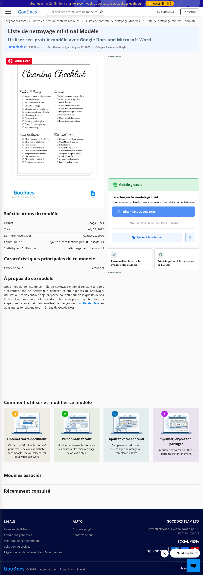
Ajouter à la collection (149, 237)
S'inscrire (190, 12)
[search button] (102, 11)
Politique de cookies (17, 546)
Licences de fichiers (17, 529)
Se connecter (165, 12)
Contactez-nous (83, 535)
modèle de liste (88, 303)
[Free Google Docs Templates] (28, 12)
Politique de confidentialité (22, 541)
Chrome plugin (83, 529)
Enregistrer (22, 61)
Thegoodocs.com (15, 21)
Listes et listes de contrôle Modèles (56, 21)
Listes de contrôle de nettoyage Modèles (113, 21)
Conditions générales (18, 535)
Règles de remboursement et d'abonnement (33, 552)
